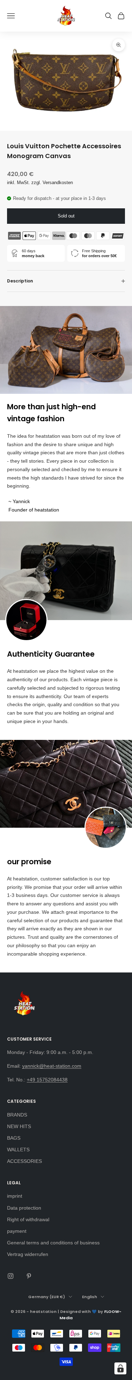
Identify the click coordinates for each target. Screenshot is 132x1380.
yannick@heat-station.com (51, 1066)
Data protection (24, 1208)
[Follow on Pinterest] (28, 1276)
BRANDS (17, 1115)
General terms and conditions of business (53, 1242)
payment (16, 1231)
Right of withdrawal (28, 1219)
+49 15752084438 (47, 1079)
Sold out (66, 216)
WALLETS (18, 1149)
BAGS (13, 1138)
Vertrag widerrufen (27, 1254)
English (89, 1297)
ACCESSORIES (24, 1161)
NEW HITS (19, 1126)
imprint (14, 1196)
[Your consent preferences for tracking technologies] (120, 1368)
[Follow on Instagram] (10, 1276)
